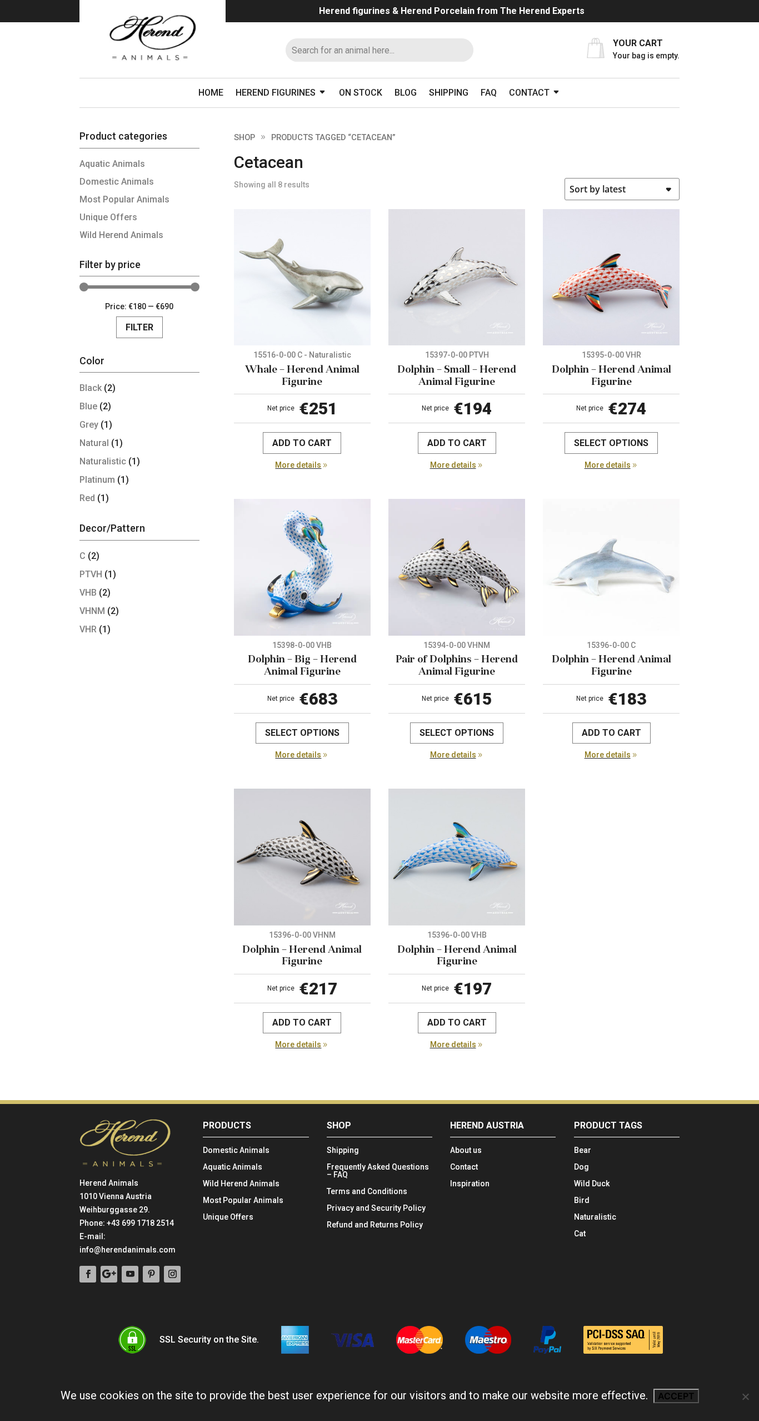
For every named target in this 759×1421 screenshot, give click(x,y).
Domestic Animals (116, 181)
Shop (244, 137)
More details (298, 465)
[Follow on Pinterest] (151, 1274)
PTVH (90, 574)
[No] (745, 1396)
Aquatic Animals (112, 164)
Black (90, 388)
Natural (94, 443)
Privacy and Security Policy (376, 1208)
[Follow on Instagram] (172, 1274)
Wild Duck (592, 1184)
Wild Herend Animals (121, 235)
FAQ (489, 92)
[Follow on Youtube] (130, 1274)
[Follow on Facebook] (87, 1274)
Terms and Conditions (367, 1191)
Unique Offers (108, 217)
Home (210, 92)
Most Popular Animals (124, 199)
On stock (360, 92)
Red (87, 498)
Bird (582, 1200)
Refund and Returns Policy (375, 1225)
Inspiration (470, 1184)
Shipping (448, 92)
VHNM (92, 611)
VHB (88, 592)
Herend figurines (276, 92)
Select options (611, 443)
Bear (582, 1150)
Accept (676, 1396)
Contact (529, 92)
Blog (406, 92)
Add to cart (302, 443)
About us (466, 1150)
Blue (88, 406)
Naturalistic (102, 461)
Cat (580, 1234)
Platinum (97, 479)
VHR (88, 629)
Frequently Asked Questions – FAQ (378, 1171)
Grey (88, 424)
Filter (139, 327)
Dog (581, 1167)
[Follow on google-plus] (109, 1274)
